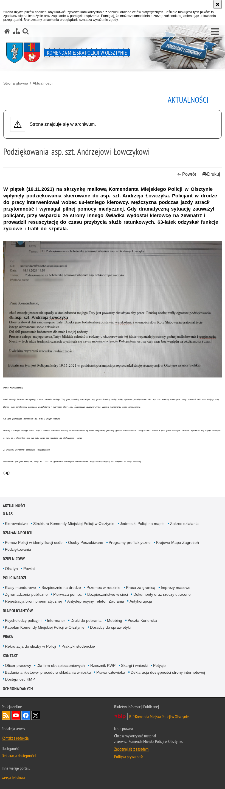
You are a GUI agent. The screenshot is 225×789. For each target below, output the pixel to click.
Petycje (159, 665)
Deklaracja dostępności (19, 755)
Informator (56, 620)
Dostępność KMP (20, 679)
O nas (8, 514)
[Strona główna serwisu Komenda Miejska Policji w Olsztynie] (7, 31)
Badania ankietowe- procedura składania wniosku (48, 672)
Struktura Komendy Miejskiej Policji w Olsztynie (73, 523)
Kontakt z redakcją (15, 738)
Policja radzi (14, 578)
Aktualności (42, 83)
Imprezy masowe (175, 587)
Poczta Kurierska (142, 620)
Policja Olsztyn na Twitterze (35, 715)
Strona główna (15, 83)
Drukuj (213, 174)
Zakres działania (184, 523)
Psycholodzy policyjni (23, 620)
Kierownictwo (16, 523)
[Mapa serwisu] (16, 31)
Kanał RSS (6, 715)
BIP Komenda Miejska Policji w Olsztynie (159, 716)
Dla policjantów (18, 611)
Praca (8, 636)
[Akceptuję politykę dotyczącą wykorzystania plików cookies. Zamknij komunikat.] (217, 4)
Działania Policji (17, 533)
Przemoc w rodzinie (103, 587)
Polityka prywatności (129, 756)
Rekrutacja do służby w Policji (30, 646)
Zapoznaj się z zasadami (131, 749)
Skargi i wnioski (134, 665)
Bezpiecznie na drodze (61, 587)
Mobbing (114, 620)
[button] (215, 32)
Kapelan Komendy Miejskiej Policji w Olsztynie (45, 627)
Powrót (189, 174)
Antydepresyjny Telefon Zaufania (95, 601)
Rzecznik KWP (103, 665)
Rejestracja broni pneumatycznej (33, 601)
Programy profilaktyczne (130, 542)
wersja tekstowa (13, 777)
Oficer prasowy (18, 665)
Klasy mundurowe (20, 587)
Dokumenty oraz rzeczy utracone (162, 594)
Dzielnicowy (14, 559)
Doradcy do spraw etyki (110, 627)
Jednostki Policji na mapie (142, 523)
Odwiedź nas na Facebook (25, 715)
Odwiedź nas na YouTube (16, 715)
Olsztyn (11, 568)
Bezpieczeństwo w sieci (107, 594)
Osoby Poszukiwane (85, 542)
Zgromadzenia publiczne (26, 594)
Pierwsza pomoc (67, 594)
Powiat (29, 568)
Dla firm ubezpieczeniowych (60, 665)
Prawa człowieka (110, 672)
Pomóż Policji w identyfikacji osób (34, 542)
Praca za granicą (140, 587)
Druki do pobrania (86, 620)
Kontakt (10, 656)
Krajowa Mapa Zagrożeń (177, 542)
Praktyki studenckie (78, 646)
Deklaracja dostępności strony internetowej (168, 672)
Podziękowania (18, 549)
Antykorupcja (141, 601)
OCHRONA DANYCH (18, 689)
